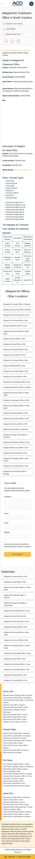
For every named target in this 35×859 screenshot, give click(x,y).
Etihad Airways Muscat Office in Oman (15, 707)
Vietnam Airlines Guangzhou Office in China (17, 776)
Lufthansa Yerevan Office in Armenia (15, 722)
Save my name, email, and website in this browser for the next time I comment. (17, 545)
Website (7, 532)
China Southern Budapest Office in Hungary (17, 774)
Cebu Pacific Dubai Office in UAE (14, 783)
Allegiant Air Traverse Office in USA (15, 576)
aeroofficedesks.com (16, 849)
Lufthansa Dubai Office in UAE (13, 800)
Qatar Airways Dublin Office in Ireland (15, 714)
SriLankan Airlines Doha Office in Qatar (16, 804)
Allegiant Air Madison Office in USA (15, 326)
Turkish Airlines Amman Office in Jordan (16, 814)
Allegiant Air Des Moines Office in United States (17, 589)
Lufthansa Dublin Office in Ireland (14, 802)
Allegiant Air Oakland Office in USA (15, 627)
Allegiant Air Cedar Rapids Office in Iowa (16, 382)
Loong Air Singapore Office (12, 771)
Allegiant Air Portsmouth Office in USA (16, 621)
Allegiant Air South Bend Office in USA (16, 418)
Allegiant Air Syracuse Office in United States (16, 634)
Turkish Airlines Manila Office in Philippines (17, 698)
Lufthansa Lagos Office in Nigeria (14, 705)
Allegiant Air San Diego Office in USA (15, 466)
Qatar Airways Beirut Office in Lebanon (15, 750)
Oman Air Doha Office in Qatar (13, 743)
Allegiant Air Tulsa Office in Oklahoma (15, 429)
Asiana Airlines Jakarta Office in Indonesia (17, 736)
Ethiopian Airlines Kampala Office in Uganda (17, 695)
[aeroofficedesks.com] (17, 3)
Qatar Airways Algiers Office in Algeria (15, 769)
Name (6, 513)
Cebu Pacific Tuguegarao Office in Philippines (18, 766)
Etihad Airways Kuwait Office (12, 752)
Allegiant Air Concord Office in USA (15, 376)
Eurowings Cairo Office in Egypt (13, 778)
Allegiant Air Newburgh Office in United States (17, 647)
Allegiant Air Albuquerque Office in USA (16, 442)
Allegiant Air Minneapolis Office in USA (17, 611)
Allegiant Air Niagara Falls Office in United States (15, 604)
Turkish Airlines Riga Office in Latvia (15, 717)
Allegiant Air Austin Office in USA (14, 355)
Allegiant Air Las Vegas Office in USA (15, 371)
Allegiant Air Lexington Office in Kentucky (17, 304)
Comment (8, 497)
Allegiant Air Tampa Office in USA (14, 344)
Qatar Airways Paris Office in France (15, 738)
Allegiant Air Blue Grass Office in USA (15, 447)
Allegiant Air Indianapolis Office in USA (16, 400)
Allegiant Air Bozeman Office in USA (15, 424)
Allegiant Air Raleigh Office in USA (15, 675)
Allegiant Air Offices (21, 50)
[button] (31, 4)
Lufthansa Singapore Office (12, 809)
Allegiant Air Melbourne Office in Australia (17, 387)
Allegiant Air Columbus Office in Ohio (15, 360)
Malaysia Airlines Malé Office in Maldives (16, 733)
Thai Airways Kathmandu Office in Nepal (16, 786)
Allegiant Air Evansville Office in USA (15, 349)
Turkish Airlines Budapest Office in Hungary (17, 812)
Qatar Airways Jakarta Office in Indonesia (16, 797)
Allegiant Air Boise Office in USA (14, 339)
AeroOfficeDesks (8, 50)
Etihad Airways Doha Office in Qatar (15, 719)
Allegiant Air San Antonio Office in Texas (17, 664)
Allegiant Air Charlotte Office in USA (15, 453)
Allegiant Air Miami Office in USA (14, 366)
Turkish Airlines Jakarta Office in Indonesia (17, 816)
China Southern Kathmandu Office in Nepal (17, 740)
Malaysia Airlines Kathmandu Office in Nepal (17, 807)
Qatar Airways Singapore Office (13, 781)
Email (6, 523)
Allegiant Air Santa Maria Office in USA (16, 315)
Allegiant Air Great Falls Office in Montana (17, 309)
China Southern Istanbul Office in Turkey (16, 764)
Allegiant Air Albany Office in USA (15, 616)
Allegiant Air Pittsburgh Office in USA (15, 413)
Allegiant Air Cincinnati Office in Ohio (15, 320)
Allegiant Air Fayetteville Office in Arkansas (15, 596)
